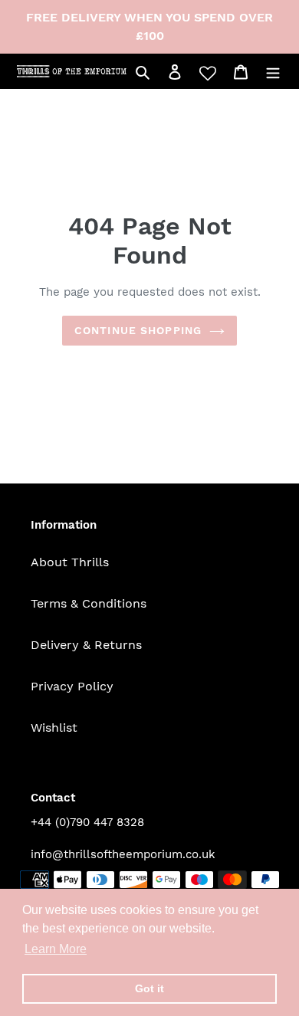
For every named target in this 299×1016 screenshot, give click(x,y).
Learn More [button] (56, 948)
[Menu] (273, 71)
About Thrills (70, 562)
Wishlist (54, 727)
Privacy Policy (72, 686)
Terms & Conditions (88, 603)
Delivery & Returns (86, 644)
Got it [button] (149, 988)
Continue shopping (138, 330)
